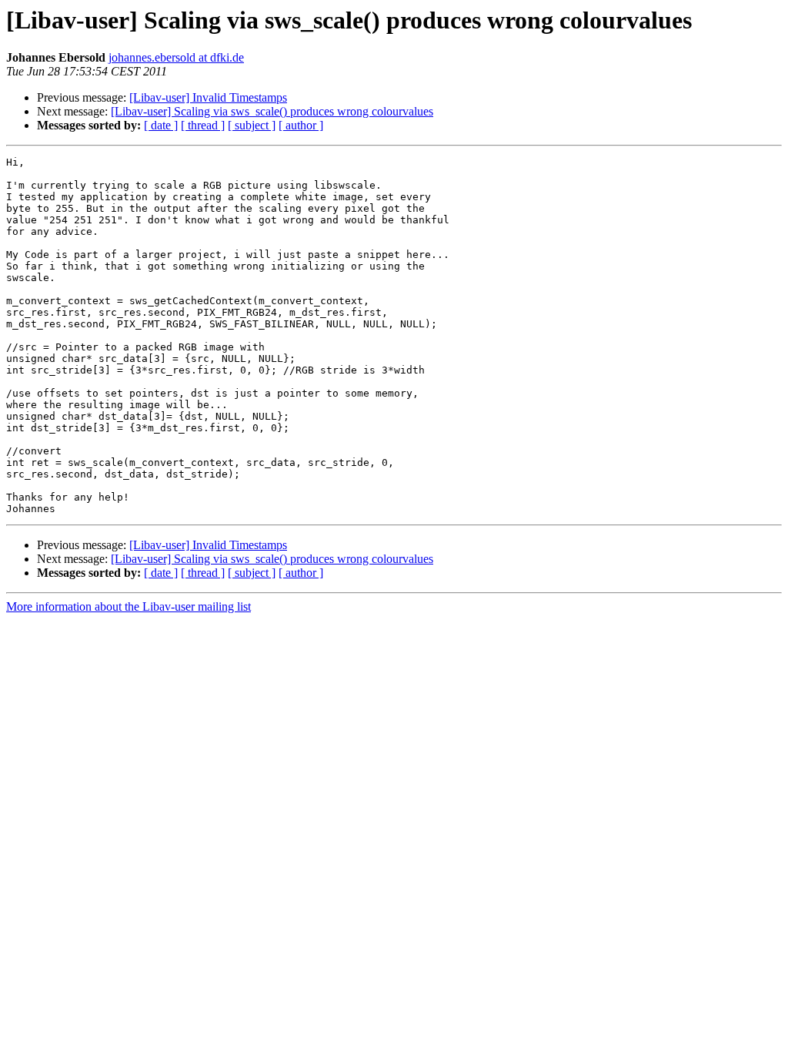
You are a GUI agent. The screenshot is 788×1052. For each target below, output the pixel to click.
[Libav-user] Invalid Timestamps (208, 97)
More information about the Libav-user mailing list (128, 606)
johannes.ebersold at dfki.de (176, 57)
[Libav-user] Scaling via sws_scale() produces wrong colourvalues (272, 111)
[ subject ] (251, 125)
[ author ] (301, 125)
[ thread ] (203, 125)
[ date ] (161, 125)
